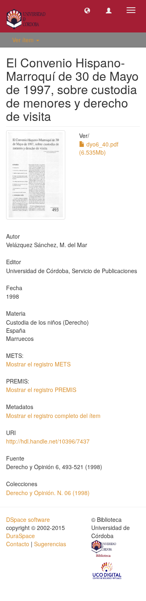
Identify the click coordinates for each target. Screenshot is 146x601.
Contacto (17, 544)
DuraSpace (20, 536)
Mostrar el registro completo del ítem (53, 415)
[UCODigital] (107, 570)
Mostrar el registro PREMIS (41, 390)
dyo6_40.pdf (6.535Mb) (98, 148)
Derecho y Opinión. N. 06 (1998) (48, 493)
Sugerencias (50, 544)
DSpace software (28, 519)
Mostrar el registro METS (38, 364)
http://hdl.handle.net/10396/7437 (48, 441)
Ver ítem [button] (23, 40)
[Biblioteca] (104, 549)
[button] (87, 10)
